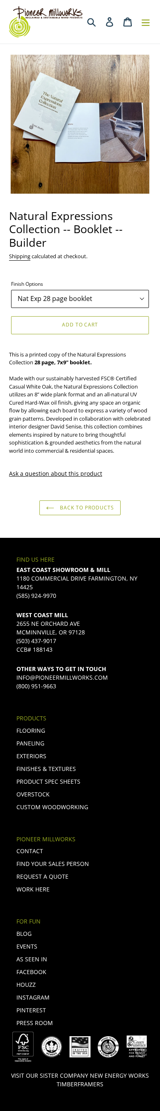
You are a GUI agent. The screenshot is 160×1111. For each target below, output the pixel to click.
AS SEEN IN (31, 959)
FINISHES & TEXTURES (46, 769)
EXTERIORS (31, 756)
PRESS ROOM (34, 1023)
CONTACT (29, 851)
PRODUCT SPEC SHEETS (48, 781)
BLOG (24, 933)
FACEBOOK (31, 972)
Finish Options (27, 283)
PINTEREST (31, 1010)
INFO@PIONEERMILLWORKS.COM (62, 677)
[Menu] (146, 22)
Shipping (19, 256)
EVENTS (26, 946)
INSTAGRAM (33, 997)
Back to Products (86, 507)
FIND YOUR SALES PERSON (52, 864)
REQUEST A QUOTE (42, 876)
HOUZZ (26, 984)
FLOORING (30, 730)
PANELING (30, 743)
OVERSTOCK (33, 794)
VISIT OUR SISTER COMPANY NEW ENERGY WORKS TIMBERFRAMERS (80, 1080)
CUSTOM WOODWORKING (52, 807)
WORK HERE (33, 889)
